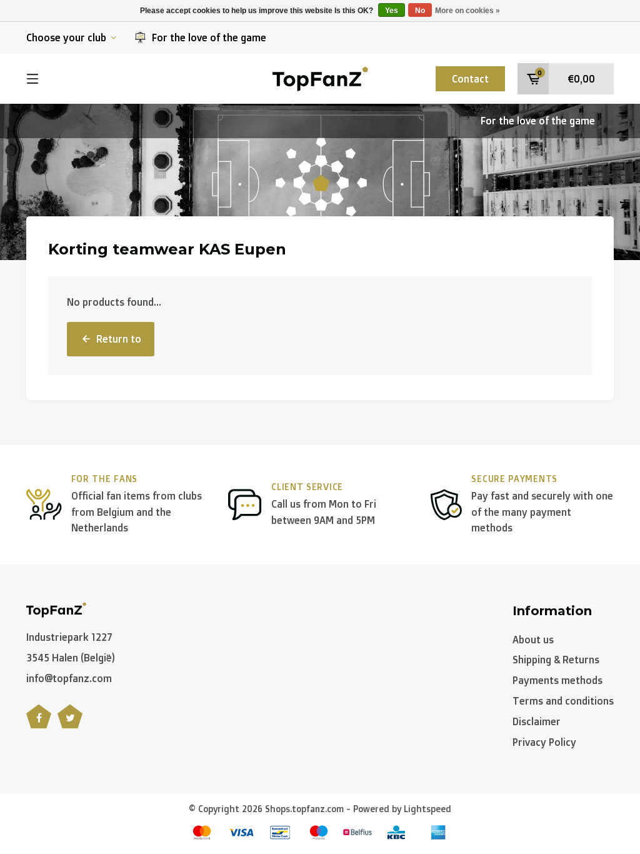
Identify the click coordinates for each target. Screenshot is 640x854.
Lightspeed (427, 808)
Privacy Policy (544, 742)
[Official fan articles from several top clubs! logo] (320, 77)
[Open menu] (32, 78)
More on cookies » (467, 10)
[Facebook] (38, 723)
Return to (118, 339)
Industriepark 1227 (69, 637)
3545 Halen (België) (70, 657)
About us (533, 639)
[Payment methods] (202, 832)
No (420, 10)
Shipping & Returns (555, 659)
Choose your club (66, 37)
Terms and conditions (563, 701)
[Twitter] (70, 723)
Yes (391, 10)
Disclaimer (536, 721)
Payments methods (557, 680)
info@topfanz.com (69, 678)
